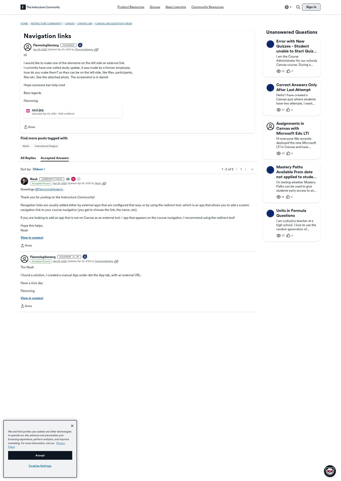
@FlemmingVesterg (49, 189)
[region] (40, 449)
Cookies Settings (40, 465)
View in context (32, 238)
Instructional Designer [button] (46, 146)
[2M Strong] (79, 179)
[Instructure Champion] (68, 179)
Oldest (38, 169)
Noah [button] (34, 179)
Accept (40, 455)
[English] (40, 7)
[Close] (72, 425)
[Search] (298, 7)
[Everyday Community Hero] (73, 179)
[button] (28, 47)
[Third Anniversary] (80, 45)
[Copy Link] (96, 49)
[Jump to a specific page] (252, 169)
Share (29, 127)
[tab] (28, 158)
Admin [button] (25, 146)
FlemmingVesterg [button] (46, 45)
